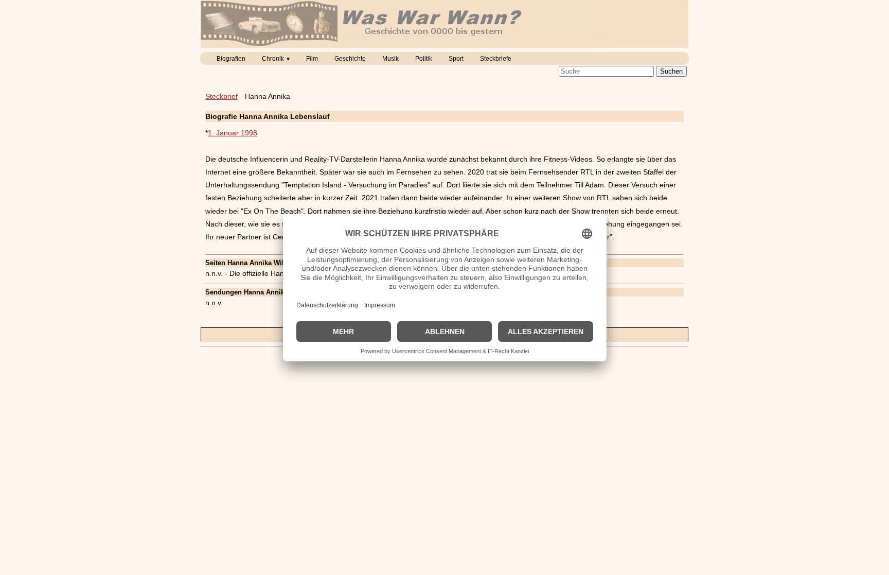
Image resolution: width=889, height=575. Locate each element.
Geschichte (350, 58)
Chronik (273, 58)
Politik (423, 58)
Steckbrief (221, 96)
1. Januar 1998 (232, 133)
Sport (456, 58)
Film (312, 58)
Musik (390, 58)
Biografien (231, 58)
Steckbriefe (495, 58)
